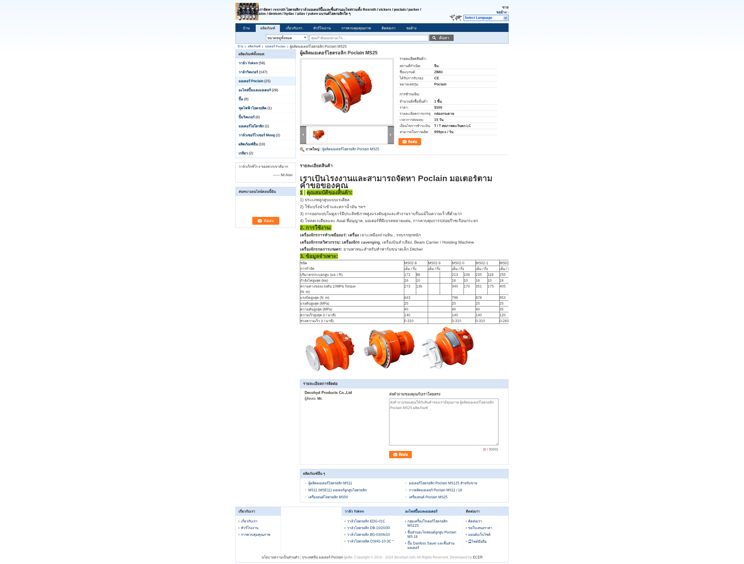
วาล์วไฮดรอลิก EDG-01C (366, 521)
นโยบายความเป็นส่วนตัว (280, 557)
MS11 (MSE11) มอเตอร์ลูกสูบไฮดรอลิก (337, 490)
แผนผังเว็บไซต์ (479, 535)
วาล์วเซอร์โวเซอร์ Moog (257, 135)
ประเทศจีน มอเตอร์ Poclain (322, 557)
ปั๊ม (241, 99)
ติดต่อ (412, 142)
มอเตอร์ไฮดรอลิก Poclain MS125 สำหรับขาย (443, 483)
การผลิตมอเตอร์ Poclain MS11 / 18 (435, 490)
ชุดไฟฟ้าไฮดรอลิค (253, 108)
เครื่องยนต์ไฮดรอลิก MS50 (328, 497)
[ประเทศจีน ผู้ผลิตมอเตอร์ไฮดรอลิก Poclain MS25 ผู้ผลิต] (347, 92)
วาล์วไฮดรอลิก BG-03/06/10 (368, 535)
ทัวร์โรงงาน (322, 28)
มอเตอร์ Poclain (275, 46)
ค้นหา (444, 38)
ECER (478, 557)
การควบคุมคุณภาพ (356, 28)
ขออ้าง (501, 12)
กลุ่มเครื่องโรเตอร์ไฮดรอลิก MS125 (427, 523)
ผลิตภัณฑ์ (267, 28)
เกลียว (243, 153)
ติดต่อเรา (389, 28)
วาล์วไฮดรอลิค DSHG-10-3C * (370, 541)
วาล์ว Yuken (248, 63)
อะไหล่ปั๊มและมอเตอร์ (255, 90)
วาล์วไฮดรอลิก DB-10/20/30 (368, 528)
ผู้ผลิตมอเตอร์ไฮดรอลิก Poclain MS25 (350, 149)
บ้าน (246, 28)
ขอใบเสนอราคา (480, 528)
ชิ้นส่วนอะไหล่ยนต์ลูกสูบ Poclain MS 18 (431, 534)
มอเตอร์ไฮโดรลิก (251, 126)
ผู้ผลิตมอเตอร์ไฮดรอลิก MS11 (330, 483)
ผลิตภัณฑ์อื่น (248, 144)
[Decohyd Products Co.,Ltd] (505, 18)
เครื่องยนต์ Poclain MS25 (428, 497)
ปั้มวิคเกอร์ (247, 117)
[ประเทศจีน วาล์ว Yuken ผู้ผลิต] (247, 11)
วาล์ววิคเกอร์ (248, 72)
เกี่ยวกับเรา (294, 28)
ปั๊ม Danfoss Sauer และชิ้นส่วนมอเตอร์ (431, 545)
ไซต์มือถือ (479, 542)
